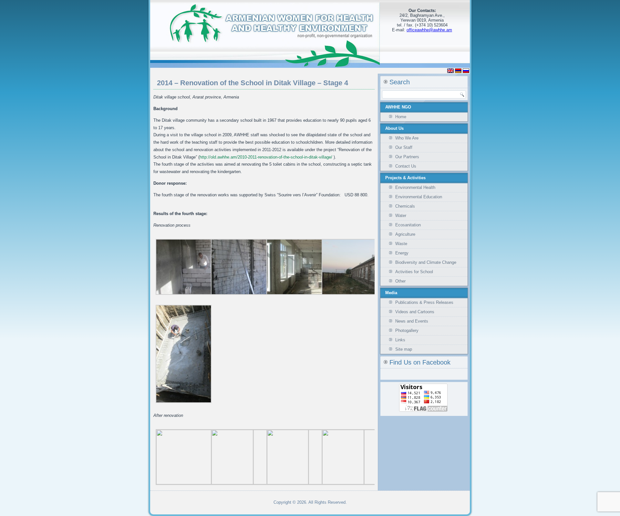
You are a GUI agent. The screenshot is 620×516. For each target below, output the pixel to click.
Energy (401, 253)
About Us (394, 128)
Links (400, 339)
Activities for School (414, 271)
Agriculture (405, 234)
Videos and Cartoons (414, 311)
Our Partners (407, 156)
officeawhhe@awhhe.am (429, 29)
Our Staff (403, 147)
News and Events (411, 321)
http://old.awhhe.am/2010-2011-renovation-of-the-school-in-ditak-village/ (267, 157)
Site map (403, 349)
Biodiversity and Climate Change (425, 262)
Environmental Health (415, 187)
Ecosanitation (408, 224)
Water (400, 215)
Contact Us (405, 166)
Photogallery (406, 330)
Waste (401, 243)
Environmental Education (418, 196)
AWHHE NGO (398, 107)
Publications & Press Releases (424, 302)
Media (391, 292)
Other (400, 281)
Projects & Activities (405, 177)
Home (400, 116)
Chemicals (405, 206)
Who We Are (406, 138)
